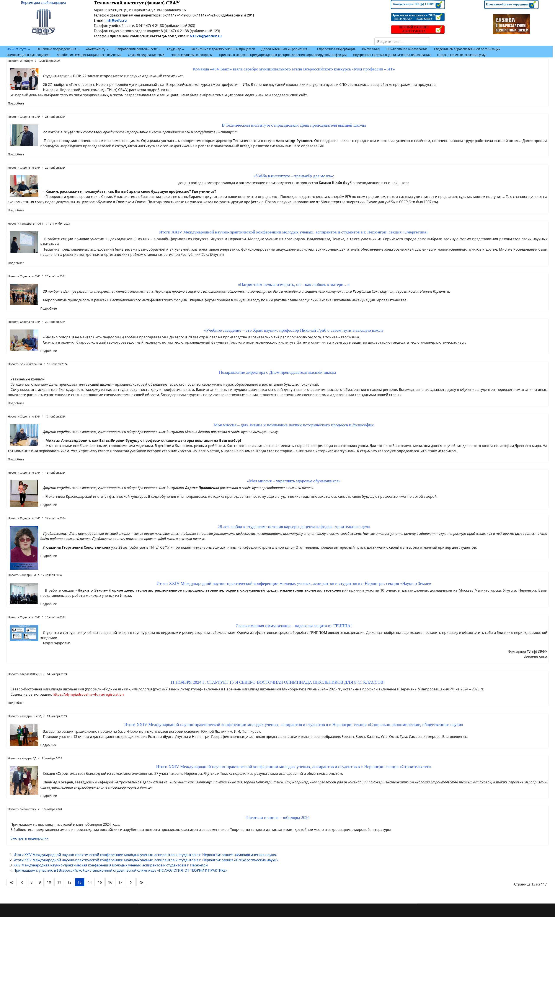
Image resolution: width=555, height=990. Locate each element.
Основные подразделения (56, 49)
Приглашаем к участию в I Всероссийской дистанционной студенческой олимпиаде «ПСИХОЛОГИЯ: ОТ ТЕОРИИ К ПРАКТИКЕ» (120, 870)
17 (120, 882)
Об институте (17, 49)
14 (90, 882)
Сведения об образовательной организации (467, 49)
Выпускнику (371, 49)
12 (69, 882)
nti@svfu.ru (116, 20)
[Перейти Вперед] (131, 882)
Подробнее (16, 103)
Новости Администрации (25, 364)
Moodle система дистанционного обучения (89, 55)
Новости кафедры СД (22, 758)
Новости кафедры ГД (22, 575)
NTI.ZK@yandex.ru (206, 36)
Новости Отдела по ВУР (24, 117)
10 (49, 882)
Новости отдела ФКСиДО (25, 674)
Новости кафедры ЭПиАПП (26, 223)
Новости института (20, 61)
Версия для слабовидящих (43, 2)
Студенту (174, 49)
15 (100, 882)
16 (110, 882)
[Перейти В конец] (141, 882)
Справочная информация (336, 49)
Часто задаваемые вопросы (191, 55)
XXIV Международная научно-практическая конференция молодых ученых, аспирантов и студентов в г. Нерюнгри (110, 865)
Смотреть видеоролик (29, 838)
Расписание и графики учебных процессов (223, 49)
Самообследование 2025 (146, 55)
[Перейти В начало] (11, 882)
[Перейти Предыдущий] (22, 882)
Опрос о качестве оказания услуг (462, 55)
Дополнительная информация (284, 49)
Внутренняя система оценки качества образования (392, 55)
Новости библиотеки (22, 809)
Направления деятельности (136, 49)
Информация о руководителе (28, 55)
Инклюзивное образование (407, 49)
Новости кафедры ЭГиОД (25, 716)
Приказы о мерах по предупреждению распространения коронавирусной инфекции (283, 55)
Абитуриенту (95, 49)
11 (59, 882)
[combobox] (402, 42)
